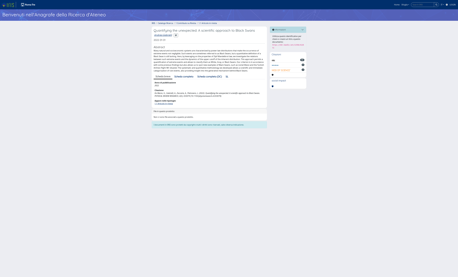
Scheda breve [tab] (163, 76)
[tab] (227, 76)
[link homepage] (8, 5)
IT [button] (441, 4)
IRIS (153, 23)
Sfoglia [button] (404, 4)
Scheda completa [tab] (183, 76)
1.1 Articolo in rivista (208, 23)
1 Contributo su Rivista (186, 23)
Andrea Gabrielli (163, 34)
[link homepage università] (28, 5)
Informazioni (280, 29)
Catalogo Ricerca (165, 23)
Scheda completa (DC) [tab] (209, 76)
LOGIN (453, 4)
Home (397, 4)
